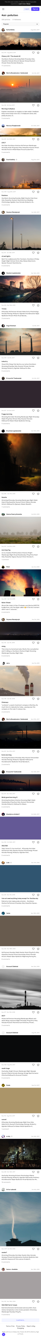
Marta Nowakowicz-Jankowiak (14, 77)
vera (6, 667)
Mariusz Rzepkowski (11, 129)
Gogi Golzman (9, 329)
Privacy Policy (20, 1326)
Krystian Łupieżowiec (11, 435)
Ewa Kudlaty (8, 163)
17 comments (6, 66)
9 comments (6, 423)
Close (28, 4)
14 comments (6, 1182)
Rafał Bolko (8, 33)
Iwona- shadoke (10, 1273)
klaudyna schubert (10, 818)
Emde (6, 1089)
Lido (6, 866)
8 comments (6, 959)
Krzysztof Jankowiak (11, 382)
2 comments (6, 712)
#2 (8, 56)
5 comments (6, 118)
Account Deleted (10, 970)
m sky (6, 1140)
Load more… (20, 1320)
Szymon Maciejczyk (11, 216)
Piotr (6, 571)
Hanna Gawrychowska (11, 518)
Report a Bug (31, 1326)
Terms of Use (10, 1326)
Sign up (35, 9)
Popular (6, 24)
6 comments (6, 612)
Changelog (20, 1328)
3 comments (6, 205)
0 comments (6, 266)
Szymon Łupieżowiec (11, 277)
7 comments (6, 507)
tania (6, 917)
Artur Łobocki (9, 1193)
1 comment (5, 559)
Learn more (22, 4)
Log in (27, 9)
